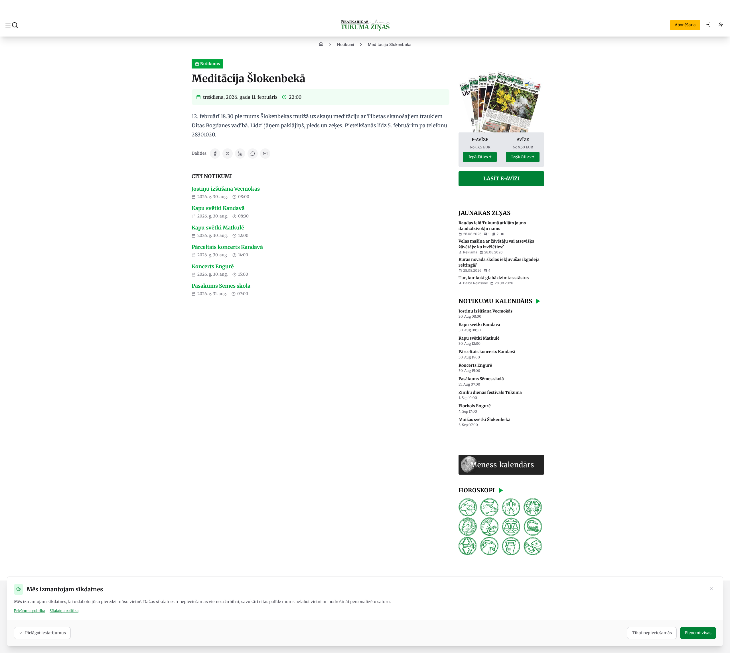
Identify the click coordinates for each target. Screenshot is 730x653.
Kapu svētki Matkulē (218, 227)
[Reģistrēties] (720, 25)
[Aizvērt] (711, 589)
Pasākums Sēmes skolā (221, 286)
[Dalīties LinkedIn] (240, 153)
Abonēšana (685, 24)
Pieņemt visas (698, 632)
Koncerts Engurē (213, 266)
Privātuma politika (29, 610)
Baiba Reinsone (475, 283)
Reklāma (470, 252)
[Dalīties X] (227, 153)
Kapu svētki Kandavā (218, 208)
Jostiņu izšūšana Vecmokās (226, 189)
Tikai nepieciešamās (652, 632)
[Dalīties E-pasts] (265, 153)
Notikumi (345, 44)
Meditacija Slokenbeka (389, 44)
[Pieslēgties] (708, 25)
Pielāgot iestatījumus (45, 632)
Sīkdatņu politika (64, 610)
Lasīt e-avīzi (501, 178)
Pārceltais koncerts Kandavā (227, 247)
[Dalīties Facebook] (215, 153)
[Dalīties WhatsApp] (253, 153)
